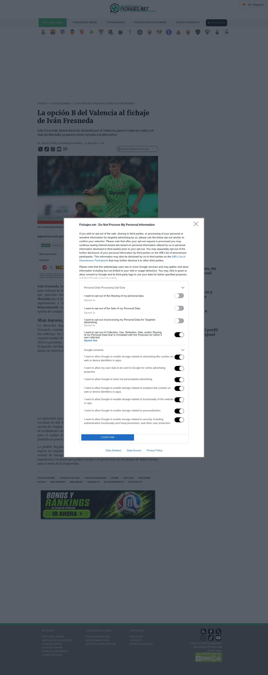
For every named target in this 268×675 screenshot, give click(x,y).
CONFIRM (107, 437)
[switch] (179, 295)
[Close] (197, 225)
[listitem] (134, 288)
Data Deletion (113, 450)
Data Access (134, 450)
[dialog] (134, 337)
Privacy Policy (154, 450)
